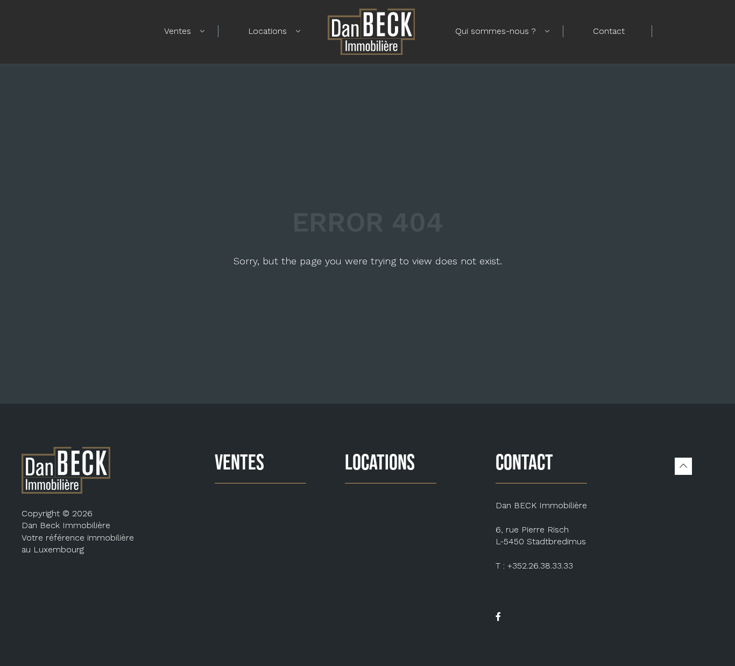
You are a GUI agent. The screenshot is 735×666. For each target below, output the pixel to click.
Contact (609, 31)
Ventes (177, 31)
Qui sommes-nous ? (495, 31)
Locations (267, 31)
